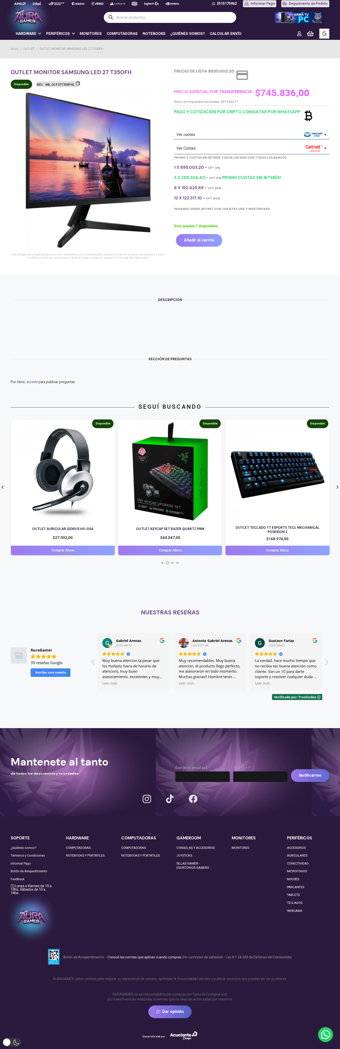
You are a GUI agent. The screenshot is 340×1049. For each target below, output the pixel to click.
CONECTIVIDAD (298, 863)
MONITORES (240, 848)
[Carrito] (310, 33)
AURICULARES (297, 855)
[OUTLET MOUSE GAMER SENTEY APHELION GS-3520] (277, 424)
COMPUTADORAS (78, 848)
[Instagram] (147, 799)
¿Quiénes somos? (23, 848)
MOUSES (293, 879)
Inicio (14, 49)
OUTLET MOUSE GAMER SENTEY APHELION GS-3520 (277, 529)
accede (32, 382)
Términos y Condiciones (28, 855)
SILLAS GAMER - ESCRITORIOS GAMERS (192, 865)
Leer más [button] (109, 683)
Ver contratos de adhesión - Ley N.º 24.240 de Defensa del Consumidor (237, 957)
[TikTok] (170, 798)
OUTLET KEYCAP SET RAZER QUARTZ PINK (63, 529)
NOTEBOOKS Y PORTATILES (85, 855)
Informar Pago (21, 863)
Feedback (17, 879)
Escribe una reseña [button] (50, 672)
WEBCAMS (294, 911)
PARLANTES (295, 887)
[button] (159, 99)
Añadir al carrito (199, 240)
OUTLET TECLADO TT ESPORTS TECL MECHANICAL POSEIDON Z (170, 529)
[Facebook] (193, 798)
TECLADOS (294, 903)
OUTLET (29, 49)
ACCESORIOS (296, 848)
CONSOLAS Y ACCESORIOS (195, 848)
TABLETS (293, 895)
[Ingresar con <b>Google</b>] (324, 34)
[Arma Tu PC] (299, 17)
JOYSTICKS (184, 855)
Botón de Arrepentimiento (29, 871)
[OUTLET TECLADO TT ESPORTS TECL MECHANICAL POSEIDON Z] (170, 424)
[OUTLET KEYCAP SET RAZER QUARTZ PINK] (62, 424)
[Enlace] (299, 33)
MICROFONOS (297, 871)
